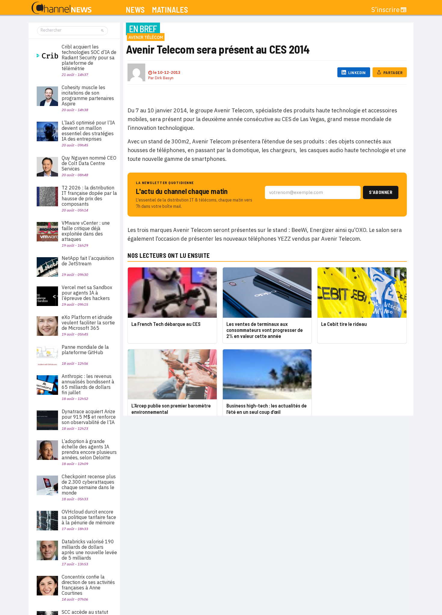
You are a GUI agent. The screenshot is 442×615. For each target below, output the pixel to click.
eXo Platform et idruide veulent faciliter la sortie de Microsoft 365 (88, 322)
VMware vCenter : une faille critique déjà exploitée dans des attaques (86, 231)
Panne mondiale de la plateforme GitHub (85, 349)
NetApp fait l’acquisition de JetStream (88, 261)
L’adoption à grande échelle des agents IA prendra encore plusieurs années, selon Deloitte (89, 449)
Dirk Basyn (164, 77)
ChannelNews (61, 8)
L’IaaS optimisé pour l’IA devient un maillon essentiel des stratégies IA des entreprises (88, 131)
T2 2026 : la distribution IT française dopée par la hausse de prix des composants (89, 196)
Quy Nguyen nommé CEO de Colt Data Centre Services (89, 163)
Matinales (170, 9)
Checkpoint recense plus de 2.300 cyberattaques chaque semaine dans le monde (89, 484)
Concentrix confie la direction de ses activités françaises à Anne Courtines (88, 585)
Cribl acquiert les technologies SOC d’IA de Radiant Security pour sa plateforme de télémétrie (89, 57)
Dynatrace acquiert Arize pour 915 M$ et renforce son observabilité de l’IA (89, 416)
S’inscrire (385, 9)
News (135, 9)
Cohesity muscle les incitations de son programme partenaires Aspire (88, 95)
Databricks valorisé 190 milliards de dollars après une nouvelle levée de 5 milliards (89, 550)
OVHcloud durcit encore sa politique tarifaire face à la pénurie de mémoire (89, 517)
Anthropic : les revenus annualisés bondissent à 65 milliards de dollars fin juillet (88, 384)
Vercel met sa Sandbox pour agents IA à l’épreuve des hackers (87, 292)
